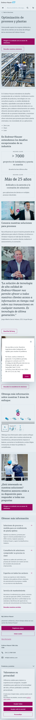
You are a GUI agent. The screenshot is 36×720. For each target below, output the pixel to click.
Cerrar (27, 376)
